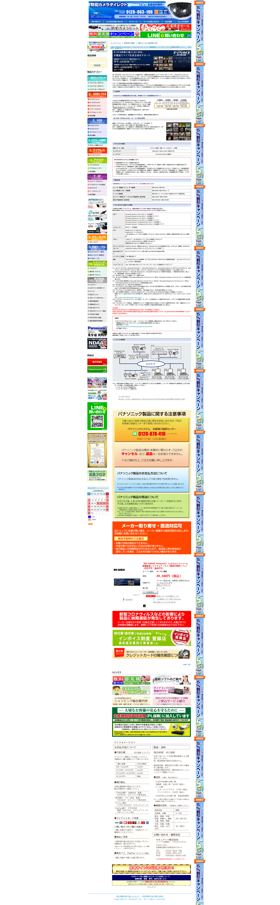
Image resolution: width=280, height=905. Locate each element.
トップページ (115, 43)
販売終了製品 (129, 43)
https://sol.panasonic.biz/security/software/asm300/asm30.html (151, 399)
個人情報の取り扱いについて (127, 896)
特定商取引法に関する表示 (153, 896)
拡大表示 (129, 600)
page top (186, 664)
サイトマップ (151, 887)
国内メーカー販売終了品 (147, 43)
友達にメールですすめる (166, 602)
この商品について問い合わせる (168, 599)
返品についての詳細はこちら (167, 596)
